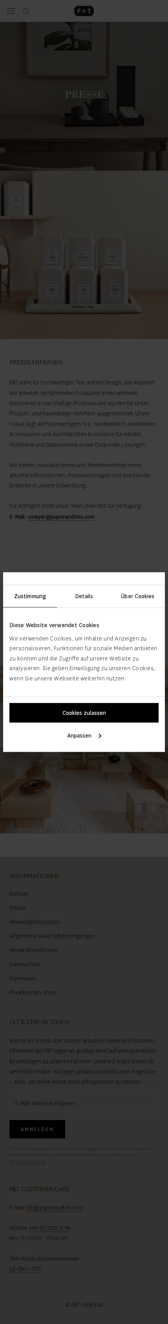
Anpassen (79, 735)
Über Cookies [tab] (137, 596)
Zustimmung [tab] (30, 596)
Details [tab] (84, 596)
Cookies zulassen (84, 712)
